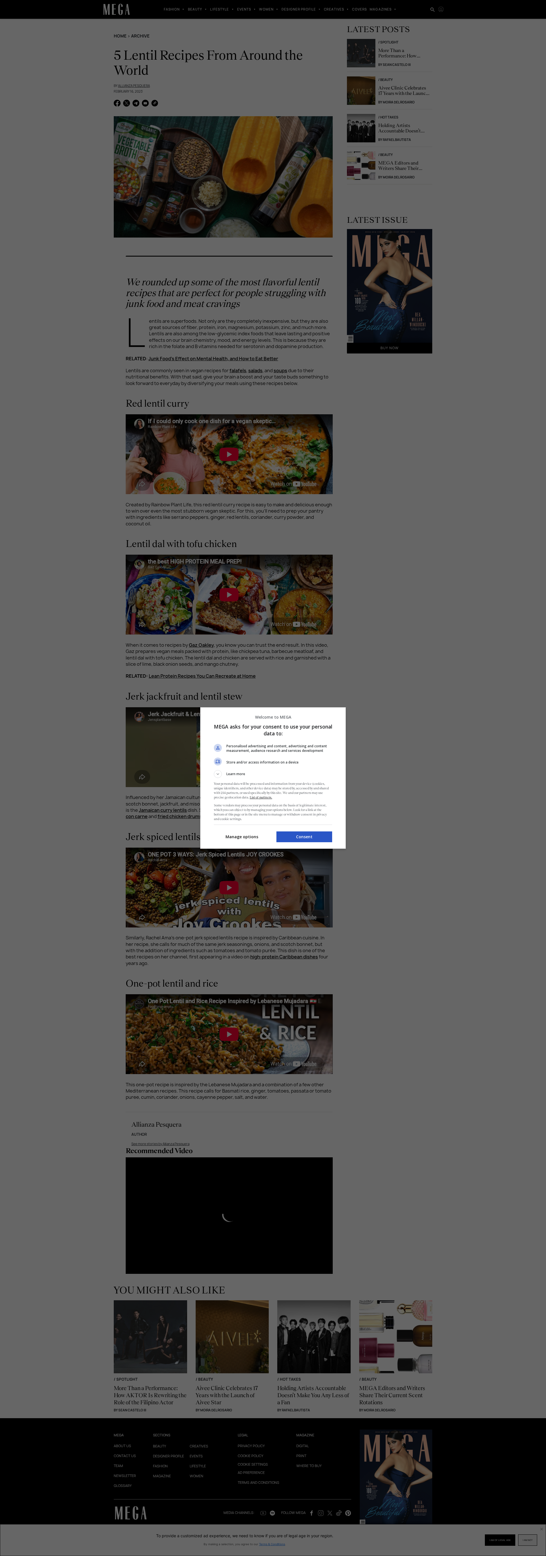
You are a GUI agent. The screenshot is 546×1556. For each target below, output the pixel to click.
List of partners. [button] (261, 797)
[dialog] (273, 778)
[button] (273, 774)
